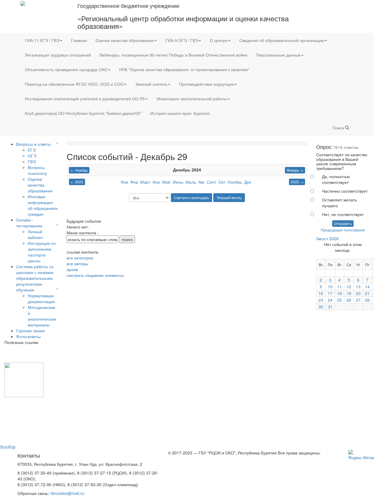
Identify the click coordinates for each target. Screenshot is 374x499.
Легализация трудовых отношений (58, 55)
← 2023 (77, 181)
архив (72, 269)
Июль (191, 182)
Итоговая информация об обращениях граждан (43, 205)
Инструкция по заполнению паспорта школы (42, 251)
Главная (79, 40)
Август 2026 (327, 238)
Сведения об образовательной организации (281, 40)
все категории (80, 258)
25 (339, 300)
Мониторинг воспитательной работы (192, 98)
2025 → (297, 181)
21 (367, 293)
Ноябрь (235, 182)
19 (349, 293)
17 (330, 293)
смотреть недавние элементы (95, 275)
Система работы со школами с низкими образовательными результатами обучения (34, 278)
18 (339, 293)
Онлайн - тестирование (29, 223)
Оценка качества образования (125, 40)
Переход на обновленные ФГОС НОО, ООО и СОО (74, 84)
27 (358, 300)
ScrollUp (7, 447)
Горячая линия (30, 330)
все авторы (77, 263)
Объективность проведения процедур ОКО (66, 69)
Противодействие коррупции (206, 84)
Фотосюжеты (28, 336)
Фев (134, 182)
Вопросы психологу (37, 170)
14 (367, 286)
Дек (247, 182)
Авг (201, 182)
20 (358, 293)
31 (330, 307)
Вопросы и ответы (33, 144)
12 (349, 286)
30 (320, 307)
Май (166, 182)
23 (320, 300)
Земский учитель (151, 84)
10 (330, 286)
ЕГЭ (32, 150)
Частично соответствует (345, 191)
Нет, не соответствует (343, 214)
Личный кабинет (35, 234)
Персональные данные (278, 55)
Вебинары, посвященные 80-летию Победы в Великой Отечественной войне (173, 55)
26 (349, 300)
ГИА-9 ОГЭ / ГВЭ (181, 40)
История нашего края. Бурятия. (180, 113)
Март (145, 182)
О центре (219, 40)
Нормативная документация (41, 298)
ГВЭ (32, 161)
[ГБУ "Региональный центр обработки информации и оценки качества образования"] (22, 3)
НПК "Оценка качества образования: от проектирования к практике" (184, 69)
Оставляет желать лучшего (339, 202)
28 (367, 300)
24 (330, 300)
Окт (222, 182)
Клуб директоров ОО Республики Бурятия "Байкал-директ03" (83, 113)
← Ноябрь (79, 170)
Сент (211, 182)
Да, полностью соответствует (336, 179)
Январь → (295, 170)
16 (320, 293)
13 (358, 286)
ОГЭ (32, 156)
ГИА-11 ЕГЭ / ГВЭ (42, 40)
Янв (124, 182)
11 (339, 286)
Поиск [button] (339, 128)
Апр (156, 182)
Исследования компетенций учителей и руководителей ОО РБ (85, 98)
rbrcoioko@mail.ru (67, 493)
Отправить (343, 223)
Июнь (178, 182)
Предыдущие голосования (343, 229)
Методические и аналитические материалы (42, 316)
